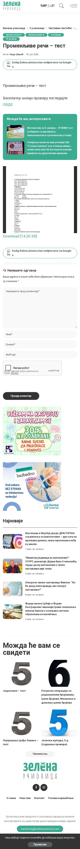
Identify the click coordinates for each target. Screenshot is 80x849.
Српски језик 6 (36, 35)
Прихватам (40, 844)
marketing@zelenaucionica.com (40, 828)
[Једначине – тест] (21, 673)
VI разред (11, 39)
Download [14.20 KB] (20, 236)
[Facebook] (36, 787)
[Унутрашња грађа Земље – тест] (21, 723)
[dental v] (32, 486)
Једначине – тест (14, 690)
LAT (52, 6)
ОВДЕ (8, 104)
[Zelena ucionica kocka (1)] (32, 431)
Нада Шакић (16, 54)
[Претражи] (60, 6)
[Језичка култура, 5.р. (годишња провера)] (59, 723)
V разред (56, 35)
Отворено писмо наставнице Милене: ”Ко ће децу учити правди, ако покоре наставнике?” (50, 586)
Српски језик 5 (14, 35)
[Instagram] (43, 787)
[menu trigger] (72, 6)
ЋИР (43, 6)
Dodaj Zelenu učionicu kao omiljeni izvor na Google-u (42, 64)
